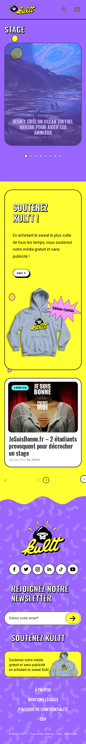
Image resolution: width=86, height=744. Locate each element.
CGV (43, 719)
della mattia (70, 733)
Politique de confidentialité (43, 709)
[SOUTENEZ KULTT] (43, 653)
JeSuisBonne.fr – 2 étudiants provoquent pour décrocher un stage (43, 445)
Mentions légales (43, 699)
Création (20, 387)
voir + (21, 273)
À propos (43, 690)
